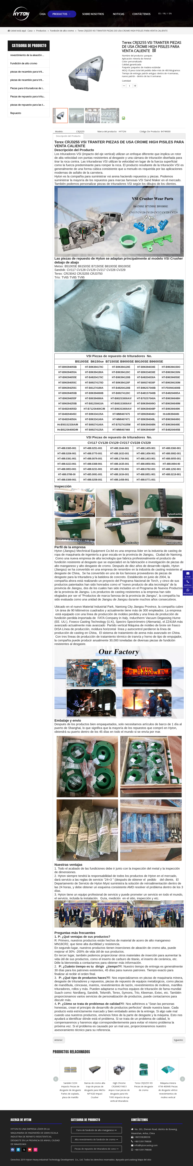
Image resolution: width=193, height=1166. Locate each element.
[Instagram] (35, 1150)
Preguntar (141, 100)
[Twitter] (24, 1150)
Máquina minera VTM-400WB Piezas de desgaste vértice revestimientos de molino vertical (143, 1090)
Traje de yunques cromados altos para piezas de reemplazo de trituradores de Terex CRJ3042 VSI (168, 1090)
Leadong (132, 1159)
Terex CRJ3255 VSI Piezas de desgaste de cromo (119, 1087)
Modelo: (59, 131)
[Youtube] (30, 1150)
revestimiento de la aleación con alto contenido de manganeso (29, 55)
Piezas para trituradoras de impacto (29, 88)
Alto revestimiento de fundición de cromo (95, 1139)
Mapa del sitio (144, 1159)
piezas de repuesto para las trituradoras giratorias (29, 104)
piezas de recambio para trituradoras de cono (29, 71)
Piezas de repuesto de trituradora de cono (95, 1148)
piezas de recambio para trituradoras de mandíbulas (29, 80)
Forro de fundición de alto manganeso (95, 1130)
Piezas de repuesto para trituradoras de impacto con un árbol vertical (29, 96)
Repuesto (15, 113)
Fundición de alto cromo (23, 63)
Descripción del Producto (68, 136)
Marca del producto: (107, 131)
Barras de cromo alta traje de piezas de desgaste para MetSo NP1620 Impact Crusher (70, 1090)
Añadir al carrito (139, 107)
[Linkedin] (18, 1150)
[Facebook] (12, 1150)
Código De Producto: (150, 131)
